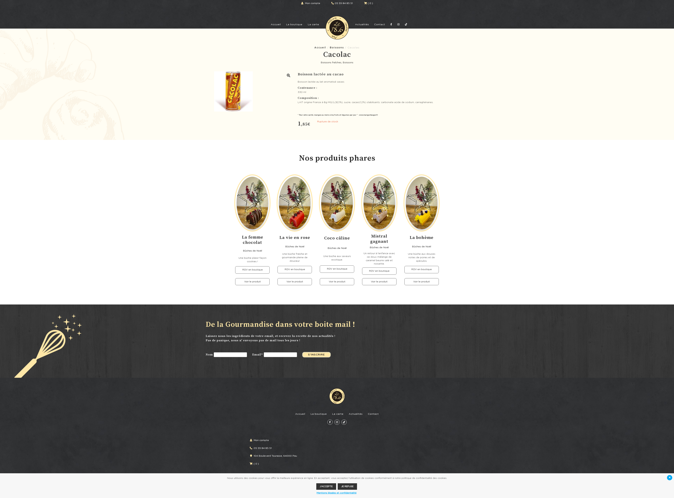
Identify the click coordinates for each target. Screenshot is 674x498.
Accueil (276, 24)
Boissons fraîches (331, 62)
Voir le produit (252, 281)
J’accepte (326, 486)
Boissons (337, 47)
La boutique (294, 24)
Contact (379, 24)
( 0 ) (370, 3)
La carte (313, 24)
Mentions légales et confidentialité (336, 493)
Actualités (362, 24)
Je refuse (347, 486)
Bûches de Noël (252, 251)
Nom (209, 355)
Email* (257, 355)
